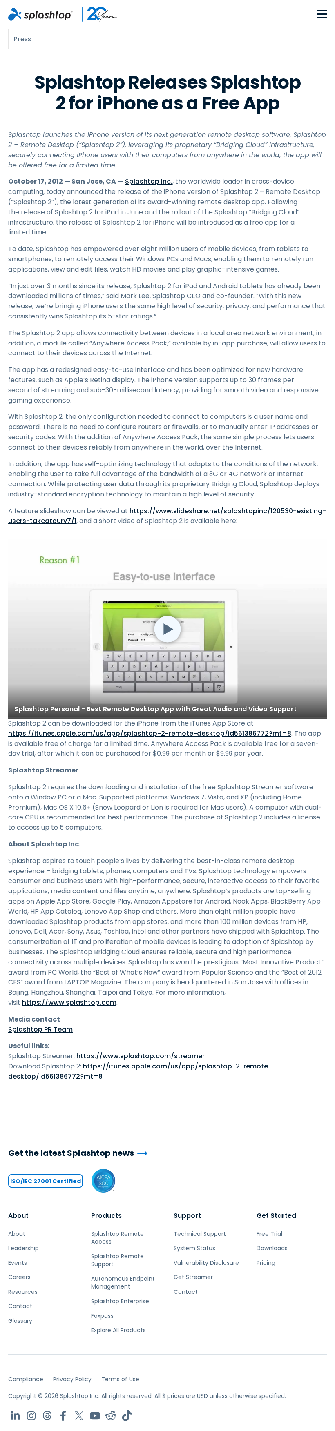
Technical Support (200, 1234)
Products (106, 1215)
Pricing (266, 1263)
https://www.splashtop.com (69, 1002)
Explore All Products (118, 1330)
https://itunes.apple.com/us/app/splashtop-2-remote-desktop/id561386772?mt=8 (149, 733)
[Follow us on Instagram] (31, 1416)
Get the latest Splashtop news (71, 1153)
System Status (194, 1248)
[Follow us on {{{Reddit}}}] (111, 1416)
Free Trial (269, 1234)
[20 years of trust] (95, 14)
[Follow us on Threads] (47, 1416)
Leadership (23, 1248)
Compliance (25, 1379)
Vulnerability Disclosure (206, 1263)
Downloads (272, 1248)
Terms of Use (120, 1379)
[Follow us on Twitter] (79, 1416)
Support (187, 1215)
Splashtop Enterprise (120, 1301)
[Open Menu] (322, 14)
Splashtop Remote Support (117, 1260)
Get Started (276, 1215)
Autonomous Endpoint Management (123, 1283)
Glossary (20, 1321)
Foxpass (102, 1316)
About (18, 1215)
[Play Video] (167, 629)
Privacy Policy (72, 1379)
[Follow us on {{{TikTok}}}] (127, 1416)
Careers (19, 1277)
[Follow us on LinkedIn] (15, 1416)
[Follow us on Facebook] (63, 1416)
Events (17, 1263)
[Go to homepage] (40, 14)
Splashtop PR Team (40, 1029)
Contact (20, 1306)
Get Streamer (193, 1277)
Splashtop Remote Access (117, 1238)
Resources (23, 1292)
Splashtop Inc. (148, 181)
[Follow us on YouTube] (95, 1416)
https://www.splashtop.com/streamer (140, 1056)
